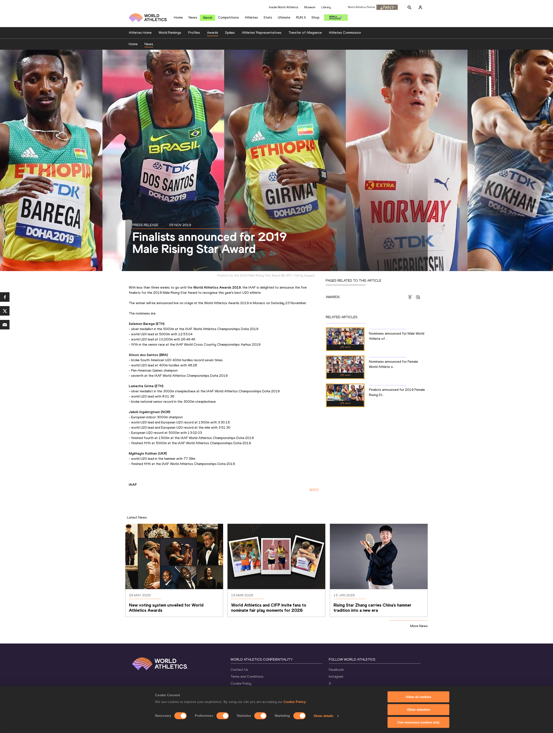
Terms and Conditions (247, 676)
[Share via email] (5, 324)
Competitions (228, 17)
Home (178, 17)
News (193, 17)
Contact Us (239, 670)
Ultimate (284, 17)
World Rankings (170, 32)
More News (419, 626)
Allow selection (418, 709)
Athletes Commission (345, 32)
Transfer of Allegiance (305, 32)
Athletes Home (140, 32)
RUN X (301, 17)
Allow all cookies (418, 697)
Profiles (194, 32)
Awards (212, 32)
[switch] (222, 715)
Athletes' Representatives (261, 32)
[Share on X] (5, 311)
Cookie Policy (295, 702)
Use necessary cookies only (418, 722)
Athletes (251, 17)
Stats (268, 17)
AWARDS (333, 297)
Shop (315, 17)
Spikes (230, 32)
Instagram (336, 676)
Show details (323, 716)
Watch (207, 18)
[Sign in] (420, 7)
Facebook (336, 670)
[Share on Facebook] (5, 297)
